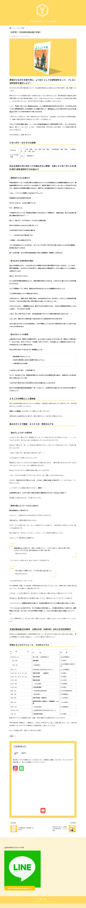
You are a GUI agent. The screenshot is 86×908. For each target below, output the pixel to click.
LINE (22, 771)
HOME (44, 899)
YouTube (43, 813)
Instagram (15, 771)
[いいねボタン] (11, 736)
